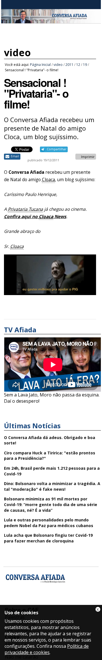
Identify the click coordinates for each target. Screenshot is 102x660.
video (17, 52)
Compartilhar (56, 149)
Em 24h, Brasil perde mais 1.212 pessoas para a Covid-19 (52, 471)
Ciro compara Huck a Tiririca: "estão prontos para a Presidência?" (49, 455)
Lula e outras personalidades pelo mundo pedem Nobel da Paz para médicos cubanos (48, 522)
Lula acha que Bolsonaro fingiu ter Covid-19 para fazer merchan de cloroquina (48, 538)
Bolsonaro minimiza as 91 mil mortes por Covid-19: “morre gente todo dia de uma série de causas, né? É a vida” (50, 504)
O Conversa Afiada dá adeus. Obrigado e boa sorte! (49, 440)
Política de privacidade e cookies (47, 649)
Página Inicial (40, 64)
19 (85, 64)
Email (15, 156)
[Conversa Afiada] (51, 20)
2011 (69, 64)
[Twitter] (40, 601)
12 (78, 64)
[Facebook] (10, 601)
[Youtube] (25, 601)
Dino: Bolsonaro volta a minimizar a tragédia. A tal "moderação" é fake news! (52, 486)
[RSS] (55, 601)
